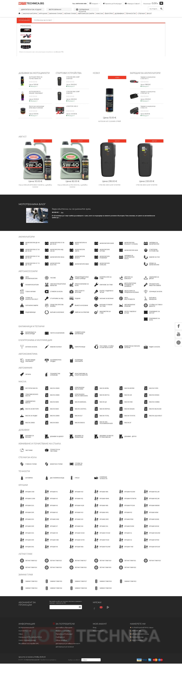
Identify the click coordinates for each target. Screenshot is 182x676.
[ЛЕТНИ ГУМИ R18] (77, 570)
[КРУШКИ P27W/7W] (127, 501)
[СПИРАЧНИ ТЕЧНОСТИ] (103, 480)
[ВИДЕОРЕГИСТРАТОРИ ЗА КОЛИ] (129, 349)
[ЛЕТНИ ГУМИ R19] (102, 563)
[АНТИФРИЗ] (26, 480)
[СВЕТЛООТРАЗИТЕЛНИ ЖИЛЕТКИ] (54, 287)
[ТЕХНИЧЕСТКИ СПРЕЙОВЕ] (53, 376)
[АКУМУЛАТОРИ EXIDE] (103, 245)
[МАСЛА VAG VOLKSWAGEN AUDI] (103, 425)
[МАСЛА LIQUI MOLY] (152, 418)
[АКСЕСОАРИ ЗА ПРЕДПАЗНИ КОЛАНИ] (128, 294)
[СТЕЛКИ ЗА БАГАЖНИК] (78, 466)
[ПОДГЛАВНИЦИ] (27, 314)
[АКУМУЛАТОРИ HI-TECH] (78, 245)
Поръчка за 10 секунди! (113, 3)
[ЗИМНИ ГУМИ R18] (77, 590)
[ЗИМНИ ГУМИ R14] (28, 590)
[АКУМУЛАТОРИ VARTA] (78, 252)
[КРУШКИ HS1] (100, 528)
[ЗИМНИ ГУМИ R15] (52, 583)
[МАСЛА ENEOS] (76, 425)
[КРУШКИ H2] (50, 501)
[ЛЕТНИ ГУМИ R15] (52, 563)
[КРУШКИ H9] (50, 549)
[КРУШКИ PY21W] (126, 507)
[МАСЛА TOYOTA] (126, 418)
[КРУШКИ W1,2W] (150, 494)
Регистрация (98, 631)
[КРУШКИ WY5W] (150, 542)
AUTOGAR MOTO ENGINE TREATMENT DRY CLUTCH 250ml (36, 93)
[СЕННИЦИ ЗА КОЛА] (152, 294)
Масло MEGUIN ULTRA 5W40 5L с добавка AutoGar (72, 186)
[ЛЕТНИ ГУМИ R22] (127, 570)
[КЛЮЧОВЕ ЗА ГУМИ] (103, 287)
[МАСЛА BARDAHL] (77, 404)
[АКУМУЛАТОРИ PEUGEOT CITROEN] (128, 245)
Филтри (109, 13)
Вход (94, 627)
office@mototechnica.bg (140, 634)
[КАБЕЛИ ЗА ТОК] (151, 259)
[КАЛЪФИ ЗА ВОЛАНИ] (53, 314)
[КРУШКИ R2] (125, 514)
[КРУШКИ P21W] (101, 542)
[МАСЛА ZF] (124, 425)
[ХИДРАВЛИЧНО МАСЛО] (29, 404)
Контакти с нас (25, 631)
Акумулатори (30, 13)
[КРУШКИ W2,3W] (150, 501)
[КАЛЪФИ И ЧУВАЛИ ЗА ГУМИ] (103, 307)
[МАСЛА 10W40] (51, 390)
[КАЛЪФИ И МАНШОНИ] (152, 300)
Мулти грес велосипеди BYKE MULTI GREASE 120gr (36, 107)
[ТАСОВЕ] (49, 280)
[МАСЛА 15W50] (51, 418)
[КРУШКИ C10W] (27, 501)
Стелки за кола (28, 457)
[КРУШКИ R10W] (126, 528)
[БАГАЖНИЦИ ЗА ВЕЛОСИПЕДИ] (29, 335)
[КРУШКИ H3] (50, 507)
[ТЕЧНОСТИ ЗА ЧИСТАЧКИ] (53, 452)
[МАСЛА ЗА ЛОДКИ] (28, 418)
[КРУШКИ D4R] (26, 542)
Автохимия (25, 368)
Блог (149, 13)
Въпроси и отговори (63, 631)
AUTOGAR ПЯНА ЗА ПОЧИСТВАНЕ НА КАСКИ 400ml (35, 78)
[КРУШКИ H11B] (76, 507)
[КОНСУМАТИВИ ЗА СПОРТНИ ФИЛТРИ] (78, 376)
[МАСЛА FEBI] (125, 404)
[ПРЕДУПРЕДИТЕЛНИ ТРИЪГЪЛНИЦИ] (78, 280)
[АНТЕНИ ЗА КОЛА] (28, 349)
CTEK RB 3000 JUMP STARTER (146, 185)
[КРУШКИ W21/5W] (151, 535)
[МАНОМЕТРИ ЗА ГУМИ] (103, 314)
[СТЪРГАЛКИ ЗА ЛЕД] (53, 300)
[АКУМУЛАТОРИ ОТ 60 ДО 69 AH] (29, 259)
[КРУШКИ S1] (125, 535)
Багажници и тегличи (31, 326)
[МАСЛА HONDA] (150, 397)
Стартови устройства (68, 73)
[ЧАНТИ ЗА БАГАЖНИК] (53, 335)
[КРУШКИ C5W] (26, 494)
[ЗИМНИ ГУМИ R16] (52, 590)
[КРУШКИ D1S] (26, 507)
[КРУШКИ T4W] (125, 549)
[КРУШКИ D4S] (26, 549)
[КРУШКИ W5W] (150, 514)
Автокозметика (28, 354)
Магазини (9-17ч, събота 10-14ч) (30, 637)
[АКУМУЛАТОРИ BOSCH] (78, 259)
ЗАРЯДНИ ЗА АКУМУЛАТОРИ (145, 73)
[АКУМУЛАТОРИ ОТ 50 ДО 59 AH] (29, 252)
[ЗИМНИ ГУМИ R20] (102, 590)
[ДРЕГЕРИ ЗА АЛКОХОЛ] (128, 280)
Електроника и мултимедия (35, 340)
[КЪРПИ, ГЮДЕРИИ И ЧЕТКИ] (103, 294)
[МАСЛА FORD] (150, 390)
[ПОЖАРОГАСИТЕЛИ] (29, 287)
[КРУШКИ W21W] (150, 528)
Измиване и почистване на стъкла (40, 443)
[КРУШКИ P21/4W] (101, 549)
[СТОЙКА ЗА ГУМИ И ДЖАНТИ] (152, 307)
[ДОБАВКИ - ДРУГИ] (127, 439)
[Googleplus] (108, 607)
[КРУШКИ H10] (75, 494)
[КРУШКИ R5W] (125, 521)
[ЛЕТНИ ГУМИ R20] (102, 570)
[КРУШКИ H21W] (76, 535)
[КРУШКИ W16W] (150, 521)
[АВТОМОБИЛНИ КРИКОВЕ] (128, 307)
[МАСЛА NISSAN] (126, 411)
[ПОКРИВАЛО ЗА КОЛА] (152, 321)
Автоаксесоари (86, 13)
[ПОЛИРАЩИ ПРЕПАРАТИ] (78, 363)
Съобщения (60, 637)
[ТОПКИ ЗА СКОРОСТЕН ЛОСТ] (29, 300)
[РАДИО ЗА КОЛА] (151, 349)
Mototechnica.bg (137, 637)
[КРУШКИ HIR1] (101, 514)
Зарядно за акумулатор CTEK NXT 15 (148, 92)
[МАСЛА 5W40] (51, 404)
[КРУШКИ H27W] (76, 542)
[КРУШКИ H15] (75, 521)
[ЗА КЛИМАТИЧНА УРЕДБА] (53, 363)
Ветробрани (55, 9)
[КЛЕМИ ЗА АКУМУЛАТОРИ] (152, 266)
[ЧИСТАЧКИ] (25, 452)
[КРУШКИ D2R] (26, 514)
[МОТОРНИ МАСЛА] (28, 390)
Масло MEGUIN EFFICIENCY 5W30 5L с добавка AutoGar (35, 186)
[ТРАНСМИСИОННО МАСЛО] (29, 397)
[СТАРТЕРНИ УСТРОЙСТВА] (152, 252)
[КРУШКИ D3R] (26, 528)
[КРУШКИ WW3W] (150, 507)
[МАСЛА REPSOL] (101, 411)
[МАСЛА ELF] (75, 418)
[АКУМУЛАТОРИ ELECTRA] (53, 266)
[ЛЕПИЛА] (25, 376)
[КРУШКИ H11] (75, 501)
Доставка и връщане (64, 627)
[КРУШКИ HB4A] (101, 501)
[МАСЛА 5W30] (51, 411)
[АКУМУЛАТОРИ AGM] (128, 252)
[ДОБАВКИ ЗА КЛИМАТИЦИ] (78, 439)
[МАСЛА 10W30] (27, 425)
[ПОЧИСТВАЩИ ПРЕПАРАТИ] (29, 363)
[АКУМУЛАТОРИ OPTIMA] (103, 252)
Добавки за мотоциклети (34, 73)
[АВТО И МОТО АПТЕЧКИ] (78, 294)
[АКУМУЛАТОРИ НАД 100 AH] (53, 252)
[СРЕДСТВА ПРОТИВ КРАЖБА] (53, 307)
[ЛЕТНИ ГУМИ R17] (77, 563)
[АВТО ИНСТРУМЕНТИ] (128, 300)
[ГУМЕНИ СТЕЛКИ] (28, 466)
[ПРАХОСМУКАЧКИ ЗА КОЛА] (78, 287)
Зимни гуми (55, 13)
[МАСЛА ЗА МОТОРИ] (29, 411)
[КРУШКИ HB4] (100, 494)
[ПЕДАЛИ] (74, 300)
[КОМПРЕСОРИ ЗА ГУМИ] (103, 280)
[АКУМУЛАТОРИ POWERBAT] (103, 259)
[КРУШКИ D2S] (26, 521)
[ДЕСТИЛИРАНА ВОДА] (53, 480)
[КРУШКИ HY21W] (101, 535)
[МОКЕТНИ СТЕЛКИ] (53, 466)
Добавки (119, 13)
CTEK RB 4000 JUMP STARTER (109, 185)
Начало (21, 19)
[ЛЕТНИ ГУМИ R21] (127, 563)
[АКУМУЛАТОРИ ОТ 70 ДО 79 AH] (29, 266)
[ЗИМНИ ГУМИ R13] (28, 583)
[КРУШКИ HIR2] (101, 521)
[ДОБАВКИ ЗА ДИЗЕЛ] (53, 439)
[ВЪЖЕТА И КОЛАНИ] (78, 307)
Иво (62, 212)
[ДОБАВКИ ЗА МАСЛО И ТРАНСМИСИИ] (103, 439)
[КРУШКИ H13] (75, 514)
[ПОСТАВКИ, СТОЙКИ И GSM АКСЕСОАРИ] (103, 349)
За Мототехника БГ (26, 627)
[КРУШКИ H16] (75, 528)
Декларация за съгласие (65, 647)
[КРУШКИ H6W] (51, 521)
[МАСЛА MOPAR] (126, 390)
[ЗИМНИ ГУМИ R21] (127, 583)
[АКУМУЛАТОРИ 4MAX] (78, 266)
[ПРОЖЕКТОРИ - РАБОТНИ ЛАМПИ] (152, 287)
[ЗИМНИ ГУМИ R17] (77, 583)
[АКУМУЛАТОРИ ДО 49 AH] (29, 245)
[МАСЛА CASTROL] (77, 411)
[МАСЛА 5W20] (51, 425)
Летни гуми (70, 13)
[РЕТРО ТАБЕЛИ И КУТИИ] (128, 314)
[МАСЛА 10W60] (51, 397)
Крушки (43, 13)
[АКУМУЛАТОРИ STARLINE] (103, 266)
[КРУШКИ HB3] (75, 549)
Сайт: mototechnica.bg (27, 640)
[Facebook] (94, 608)
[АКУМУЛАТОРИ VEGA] (53, 259)
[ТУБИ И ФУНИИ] (27, 294)
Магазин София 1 (133, 3)
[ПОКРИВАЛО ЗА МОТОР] (152, 314)
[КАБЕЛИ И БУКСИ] (52, 349)
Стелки (141, 13)
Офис (21, 634)
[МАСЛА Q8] (100, 404)
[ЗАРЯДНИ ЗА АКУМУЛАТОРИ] (152, 245)
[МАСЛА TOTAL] (101, 418)
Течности (131, 13)
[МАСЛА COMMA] (150, 404)
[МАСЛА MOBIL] (101, 390)
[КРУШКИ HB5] (100, 507)
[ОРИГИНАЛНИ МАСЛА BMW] (78, 390)
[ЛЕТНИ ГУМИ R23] (151, 563)
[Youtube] (101, 607)
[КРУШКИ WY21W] (151, 549)
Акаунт (94, 3)
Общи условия (61, 640)
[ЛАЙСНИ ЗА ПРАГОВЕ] (78, 314)
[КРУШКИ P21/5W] (126, 494)
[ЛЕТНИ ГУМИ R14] (28, 570)
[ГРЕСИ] (73, 480)
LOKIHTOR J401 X (72, 106)
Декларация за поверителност (68, 643)
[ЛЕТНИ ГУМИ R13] (28, 563)
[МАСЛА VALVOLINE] (151, 411)
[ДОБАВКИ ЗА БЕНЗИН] (29, 439)
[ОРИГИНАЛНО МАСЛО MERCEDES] (78, 397)
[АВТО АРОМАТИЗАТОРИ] (29, 280)
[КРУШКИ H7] (50, 528)
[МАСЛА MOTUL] (101, 397)
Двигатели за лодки (31, 9)
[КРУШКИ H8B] (51, 542)
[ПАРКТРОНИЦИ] (76, 349)
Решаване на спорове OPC (29, 643)
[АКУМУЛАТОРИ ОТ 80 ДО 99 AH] (53, 245)
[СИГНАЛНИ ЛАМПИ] (28, 307)
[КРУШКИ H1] (50, 494)
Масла (99, 13)
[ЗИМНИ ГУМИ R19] (102, 583)
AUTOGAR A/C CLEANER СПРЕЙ (109, 121)
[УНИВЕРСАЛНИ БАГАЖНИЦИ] (78, 335)
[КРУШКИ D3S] (26, 535)
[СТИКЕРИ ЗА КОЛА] (53, 294)
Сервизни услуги (84, 10)
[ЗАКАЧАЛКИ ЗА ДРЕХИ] (152, 280)
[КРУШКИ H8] (50, 535)
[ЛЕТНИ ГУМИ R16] (52, 570)
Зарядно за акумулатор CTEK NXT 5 (148, 77)
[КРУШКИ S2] (125, 542)
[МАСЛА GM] (125, 397)
